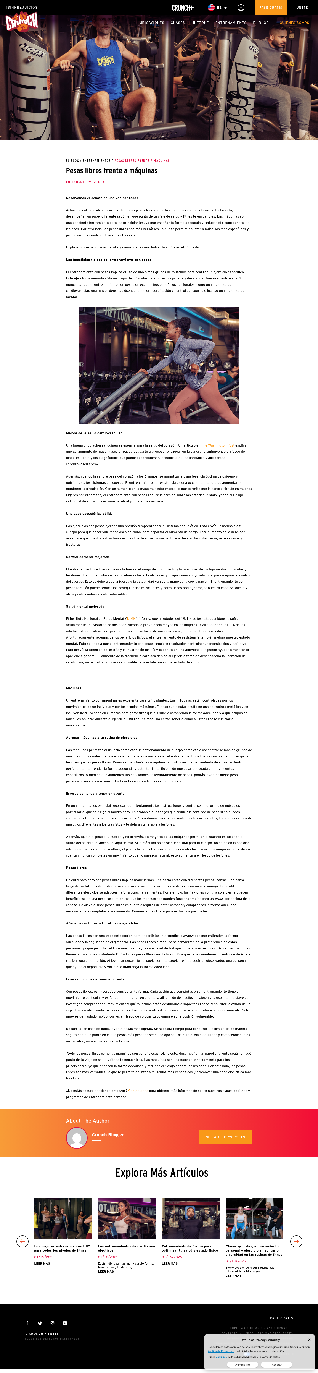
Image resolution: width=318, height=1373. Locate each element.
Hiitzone (200, 23)
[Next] (296, 1241)
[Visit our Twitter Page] (39, 1323)
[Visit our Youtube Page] (65, 1323)
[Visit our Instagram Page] (52, 1323)
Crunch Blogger (108, 1134)
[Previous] (22, 1241)
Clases (178, 23)
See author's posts (225, 1137)
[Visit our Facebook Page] (27, 1323)
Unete (302, 7)
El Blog (72, 161)
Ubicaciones (152, 23)
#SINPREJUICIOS (21, 8)
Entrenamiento (231, 23)
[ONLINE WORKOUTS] (183, 7)
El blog (261, 23)
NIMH (131, 618)
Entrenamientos (97, 161)
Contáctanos (138, 1091)
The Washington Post (217, 445)
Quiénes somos (294, 23)
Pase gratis (270, 7)
